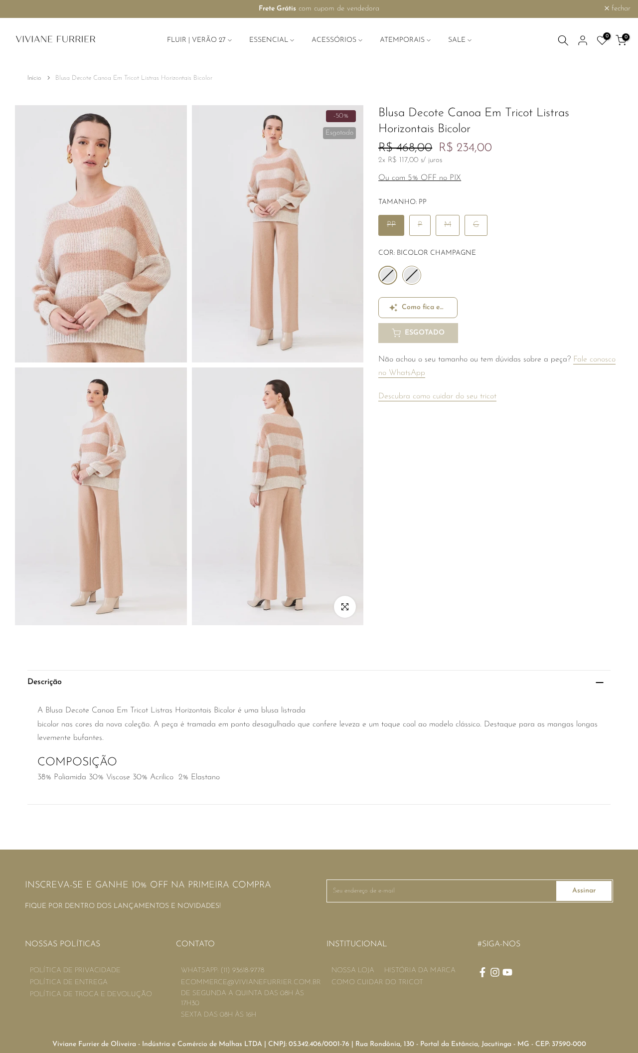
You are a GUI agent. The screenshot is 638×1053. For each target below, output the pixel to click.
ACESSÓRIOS (334, 40)
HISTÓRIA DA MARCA (420, 970)
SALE (457, 40)
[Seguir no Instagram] (495, 972)
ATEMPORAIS (402, 40)
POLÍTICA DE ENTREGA (69, 982)
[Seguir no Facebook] (482, 972)
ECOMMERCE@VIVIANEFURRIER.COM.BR (251, 982)
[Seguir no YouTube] (507, 972)
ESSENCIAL (268, 40)
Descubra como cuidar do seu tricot (437, 396)
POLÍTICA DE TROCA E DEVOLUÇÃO (91, 994)
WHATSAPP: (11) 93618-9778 (222, 970)
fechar (22, 8)
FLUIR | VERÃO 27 (196, 40)
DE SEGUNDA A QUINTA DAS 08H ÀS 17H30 (242, 998)
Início (34, 78)
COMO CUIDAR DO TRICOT (377, 982)
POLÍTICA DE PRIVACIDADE (75, 970)
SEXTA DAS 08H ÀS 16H (218, 1015)
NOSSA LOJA (352, 970)
